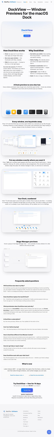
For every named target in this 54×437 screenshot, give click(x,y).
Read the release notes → (17, 375)
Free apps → (26, 426)
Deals (25, 2)
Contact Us (10, 348)
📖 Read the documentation (36, 375)
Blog (35, 2)
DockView (25, 415)
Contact (46, 2)
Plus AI (24, 419)
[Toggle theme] (51, 2)
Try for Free (27, 35)
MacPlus (10, 2)
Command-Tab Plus (27, 413)
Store (30, 2)
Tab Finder (25, 421)
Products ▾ (19, 2)
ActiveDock (25, 411)
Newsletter (40, 2)
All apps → (25, 424)
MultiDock (25, 417)
